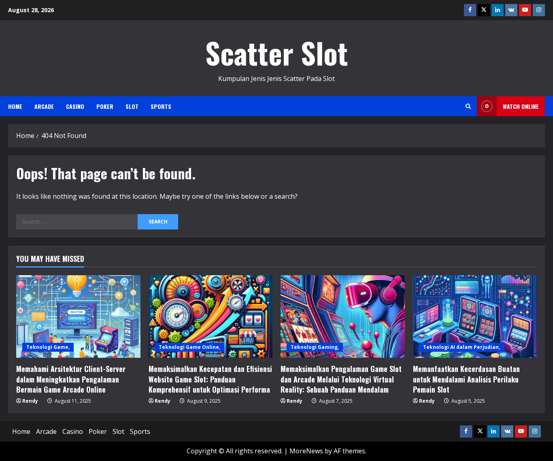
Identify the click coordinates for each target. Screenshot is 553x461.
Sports (161, 106)
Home (15, 106)
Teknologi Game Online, (189, 347)
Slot (131, 106)
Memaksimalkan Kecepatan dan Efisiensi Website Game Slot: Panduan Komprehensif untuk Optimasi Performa (210, 378)
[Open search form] (468, 106)
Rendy (30, 400)
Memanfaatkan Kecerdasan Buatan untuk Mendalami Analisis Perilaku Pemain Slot (466, 378)
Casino (75, 106)
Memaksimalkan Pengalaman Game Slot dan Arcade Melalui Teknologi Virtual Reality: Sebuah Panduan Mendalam (341, 378)
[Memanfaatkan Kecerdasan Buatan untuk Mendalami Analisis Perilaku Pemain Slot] (475, 316)
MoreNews (306, 450)
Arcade (44, 106)
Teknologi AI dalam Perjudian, (461, 347)
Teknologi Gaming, (315, 347)
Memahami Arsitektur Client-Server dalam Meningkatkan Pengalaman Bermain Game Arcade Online (70, 378)
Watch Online (521, 106)
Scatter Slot (276, 52)
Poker (104, 106)
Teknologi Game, (48, 347)
